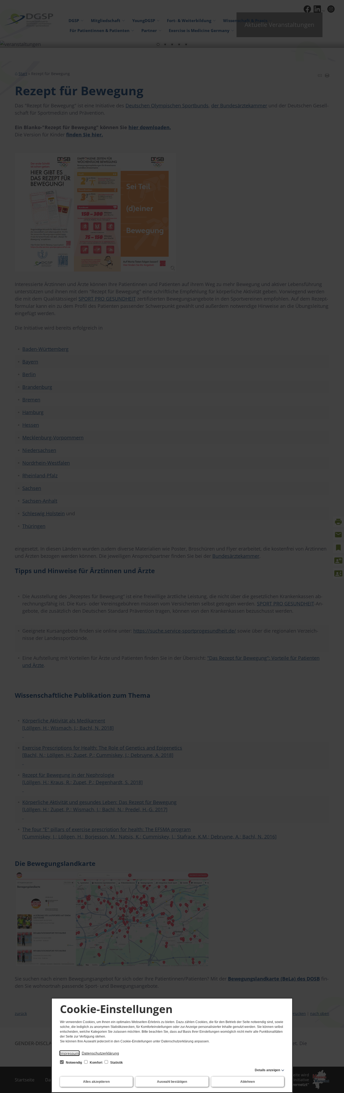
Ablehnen (247, 1082)
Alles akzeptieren (96, 1082)
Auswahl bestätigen (172, 1082)
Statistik (116, 1062)
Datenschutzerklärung (100, 1053)
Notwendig (74, 1062)
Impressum (69, 1053)
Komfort (96, 1062)
